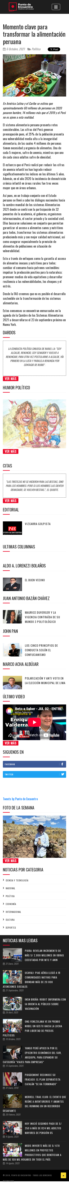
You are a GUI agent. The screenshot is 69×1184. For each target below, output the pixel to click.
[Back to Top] (63, 1175)
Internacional (13, 911)
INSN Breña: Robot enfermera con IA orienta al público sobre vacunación (45, 1004)
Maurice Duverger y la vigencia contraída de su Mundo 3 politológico (42, 617)
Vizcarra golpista (38, 524)
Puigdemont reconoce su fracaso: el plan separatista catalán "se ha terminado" (42, 1079)
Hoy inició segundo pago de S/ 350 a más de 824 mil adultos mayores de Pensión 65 (43, 1128)
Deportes (11, 927)
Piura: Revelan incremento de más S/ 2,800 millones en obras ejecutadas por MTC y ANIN (44, 955)
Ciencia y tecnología (17, 880)
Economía (11, 904)
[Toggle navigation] (56, 7)
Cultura (10, 919)
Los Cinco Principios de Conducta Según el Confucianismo (41, 650)
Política (35, 49)
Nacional (10, 888)
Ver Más (10, 378)
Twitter (9, 774)
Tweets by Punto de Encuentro (20, 799)
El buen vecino (35, 580)
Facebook (10, 764)
